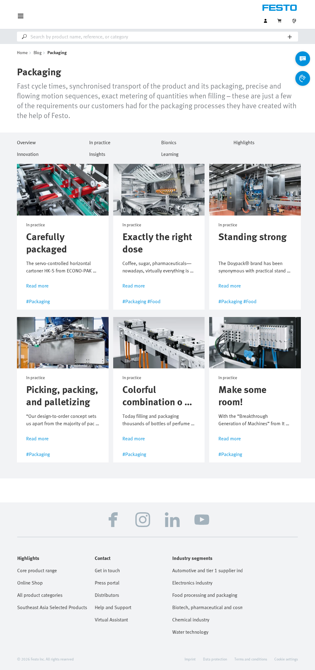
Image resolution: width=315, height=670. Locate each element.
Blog (38, 52)
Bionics (168, 141)
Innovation (27, 153)
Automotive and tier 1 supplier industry (207, 570)
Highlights (243, 141)
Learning (169, 153)
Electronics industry (192, 582)
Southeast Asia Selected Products (52, 607)
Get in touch (107, 570)
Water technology (190, 632)
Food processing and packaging (204, 595)
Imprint (190, 659)
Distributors (107, 595)
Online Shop (30, 582)
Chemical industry (190, 619)
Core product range (37, 570)
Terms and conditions (250, 659)
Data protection (215, 659)
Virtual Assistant (111, 619)
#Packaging (38, 301)
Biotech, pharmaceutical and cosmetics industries (207, 607)
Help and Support (113, 607)
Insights (97, 153)
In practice (99, 141)
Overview (26, 141)
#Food (154, 301)
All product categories (39, 595)
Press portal (107, 582)
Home (22, 52)
